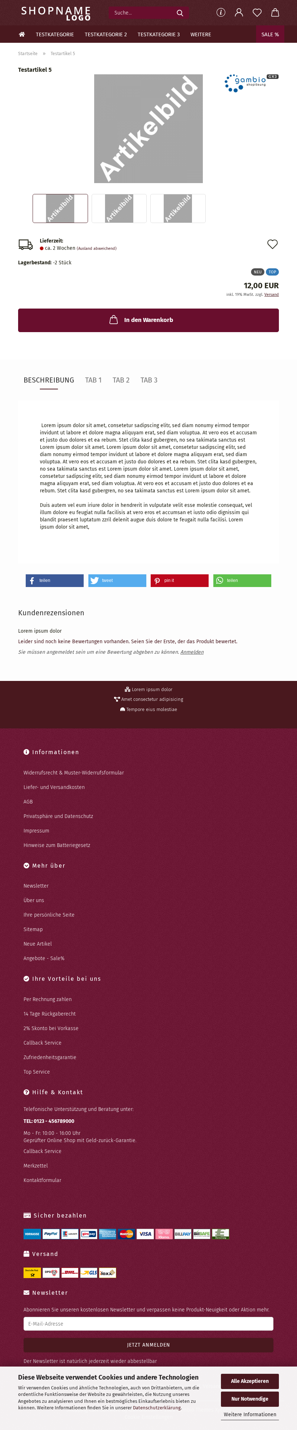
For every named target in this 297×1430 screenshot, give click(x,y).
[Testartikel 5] (148, 128)
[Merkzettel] (257, 12)
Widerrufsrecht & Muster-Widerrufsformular (74, 773)
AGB (28, 802)
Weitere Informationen (250, 1415)
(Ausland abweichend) (97, 248)
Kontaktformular (42, 1180)
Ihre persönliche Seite (49, 915)
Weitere (201, 34)
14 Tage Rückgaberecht (50, 1014)
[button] (239, 12)
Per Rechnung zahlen (48, 999)
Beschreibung (49, 380)
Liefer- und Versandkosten (54, 787)
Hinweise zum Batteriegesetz (57, 845)
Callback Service (43, 1043)
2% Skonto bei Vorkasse (51, 1028)
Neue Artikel (38, 944)
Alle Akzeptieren (250, 1381)
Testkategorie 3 (159, 34)
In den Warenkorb (148, 320)
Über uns (34, 900)
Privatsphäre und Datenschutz (58, 816)
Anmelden (192, 652)
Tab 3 (149, 380)
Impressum (36, 831)
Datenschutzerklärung (157, 1407)
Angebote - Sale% (44, 958)
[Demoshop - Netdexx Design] (57, 12)
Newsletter (36, 886)
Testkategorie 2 (106, 34)
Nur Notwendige (249, 1399)
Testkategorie (55, 34)
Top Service (37, 1072)
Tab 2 (121, 380)
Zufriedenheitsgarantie (50, 1057)
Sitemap (33, 929)
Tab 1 (93, 380)
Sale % (270, 34)
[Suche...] (180, 13)
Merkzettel (36, 1166)
